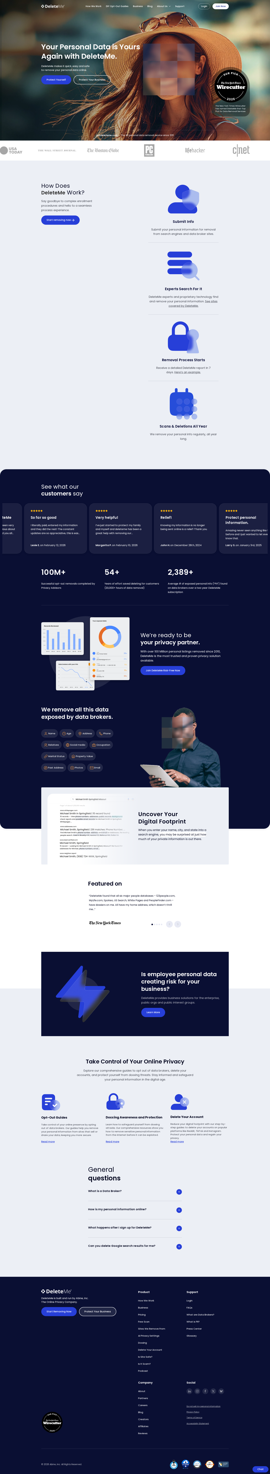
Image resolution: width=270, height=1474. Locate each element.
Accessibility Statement (198, 1423)
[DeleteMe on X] (213, 1391)
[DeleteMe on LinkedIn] (189, 1391)
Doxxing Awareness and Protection (134, 1117)
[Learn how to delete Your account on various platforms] (180, 1102)
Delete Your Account (186, 1117)
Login (204, 6)
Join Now (220, 6)
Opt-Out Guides (54, 1117)
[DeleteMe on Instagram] (197, 1391)
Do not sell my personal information (203, 1406)
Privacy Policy (193, 1412)
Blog (149, 6)
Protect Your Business (92, 79)
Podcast (143, 1370)
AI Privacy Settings (148, 1335)
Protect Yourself (56, 79)
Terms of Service (194, 1417)
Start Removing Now (59, 1311)
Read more (48, 1141)
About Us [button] (162, 6)
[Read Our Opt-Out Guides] (50, 1102)
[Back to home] (53, 6)
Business (138, 6)
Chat (260, 1469)
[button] (169, 924)
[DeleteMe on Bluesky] (221, 1391)
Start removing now (59, 220)
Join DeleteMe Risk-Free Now (163, 670)
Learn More (153, 1012)
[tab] (152, 924)
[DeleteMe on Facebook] (205, 1391)
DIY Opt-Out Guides (117, 6)
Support (179, 6)
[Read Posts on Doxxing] (115, 1102)
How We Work (93, 6)
